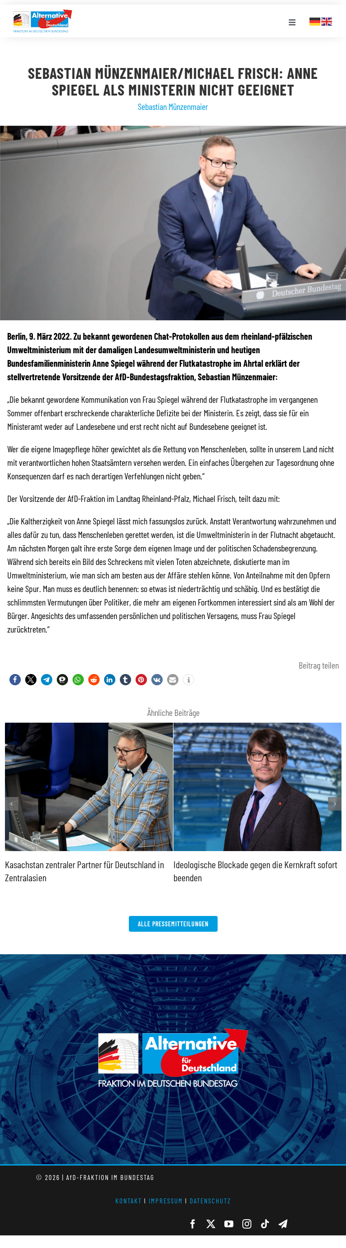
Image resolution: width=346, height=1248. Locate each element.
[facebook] (192, 1224)
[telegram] (282, 1224)
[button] (15, 679)
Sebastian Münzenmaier (173, 106)
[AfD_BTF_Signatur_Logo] (43, 14)
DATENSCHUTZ (210, 1201)
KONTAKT (128, 1201)
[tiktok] (264, 1224)
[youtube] (228, 1224)
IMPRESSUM (166, 1201)
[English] (327, 20)
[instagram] (246, 1224)
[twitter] (210, 1224)
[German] (315, 20)
